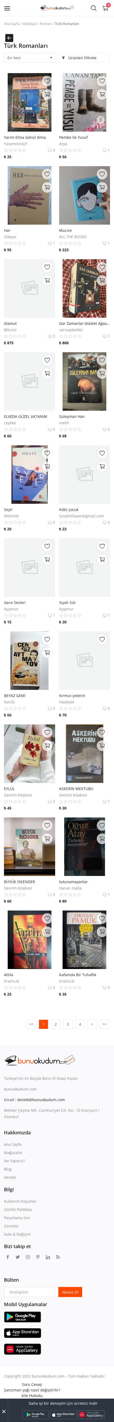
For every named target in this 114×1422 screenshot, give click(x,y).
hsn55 (9, 701)
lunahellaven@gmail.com (81, 515)
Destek (10, 1177)
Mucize (65, 230)
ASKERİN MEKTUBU (76, 788)
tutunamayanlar (73, 881)
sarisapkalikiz (71, 329)
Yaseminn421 (16, 143)
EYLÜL (9, 788)
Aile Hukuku (32, 1395)
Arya (63, 143)
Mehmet (11, 515)
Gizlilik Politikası (18, 1209)
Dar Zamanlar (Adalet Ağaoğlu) (84, 323)
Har (7, 230)
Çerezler (11, 1225)
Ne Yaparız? (14, 1160)
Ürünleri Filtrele (82, 57)
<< (31, 1024)
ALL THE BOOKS (73, 236)
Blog (8, 1169)
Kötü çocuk (68, 509)
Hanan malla (70, 888)
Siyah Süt (67, 602)
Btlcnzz (10, 329)
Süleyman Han (72, 416)
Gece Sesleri (15, 602)
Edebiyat (30, 23)
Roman (45, 23)
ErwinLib (11, 981)
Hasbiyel (66, 701)
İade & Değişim (17, 1234)
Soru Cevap (32, 1384)
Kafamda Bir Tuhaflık (77, 974)
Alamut (10, 323)
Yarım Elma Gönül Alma (25, 137)
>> (104, 1024)
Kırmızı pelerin (72, 695)
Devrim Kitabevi (18, 795)
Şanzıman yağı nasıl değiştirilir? (32, 1389)
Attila (8, 974)
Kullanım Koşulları (20, 1201)
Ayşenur (11, 608)
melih (64, 422)
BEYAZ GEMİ (14, 695)
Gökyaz (10, 236)
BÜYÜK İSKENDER (19, 881)
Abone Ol (70, 1292)
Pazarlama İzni (17, 1217)
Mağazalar (13, 1152)
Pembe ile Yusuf (73, 137)
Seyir (8, 509)
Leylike (10, 422)
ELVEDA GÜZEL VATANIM (25, 416)
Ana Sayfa (11, 23)
